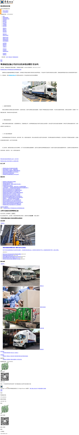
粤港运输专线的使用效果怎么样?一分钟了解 (9, 158)
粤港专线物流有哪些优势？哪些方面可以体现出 (14, 247)
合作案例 (4, 24)
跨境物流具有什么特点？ (8, 185)
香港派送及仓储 (6, 18)
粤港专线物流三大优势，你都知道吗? (10, 169)
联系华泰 (4, 26)
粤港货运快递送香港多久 (8, 182)
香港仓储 (4, 34)
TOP (1, 389)
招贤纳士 (4, 54)
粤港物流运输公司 (4, 69)
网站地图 (40, 388)
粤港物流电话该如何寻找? (8, 255)
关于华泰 (4, 22)
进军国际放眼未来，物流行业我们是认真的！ (12, 184)
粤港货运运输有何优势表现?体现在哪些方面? (12, 203)
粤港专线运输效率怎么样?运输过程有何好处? (12, 201)
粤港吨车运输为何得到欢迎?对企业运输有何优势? (13, 202)
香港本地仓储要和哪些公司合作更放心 (11, 171)
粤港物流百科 (5, 51)
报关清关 (4, 30)
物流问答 (4, 21)
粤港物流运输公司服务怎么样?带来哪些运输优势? (13, 192)
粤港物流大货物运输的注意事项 (9, 181)
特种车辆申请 (5, 41)
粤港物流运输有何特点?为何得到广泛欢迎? (11, 193)
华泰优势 (4, 20)
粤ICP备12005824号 (34, 388)
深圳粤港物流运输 (17, 69)
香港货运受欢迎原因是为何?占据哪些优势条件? (12, 190)
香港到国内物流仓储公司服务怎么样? (10, 257)
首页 (4, 16)
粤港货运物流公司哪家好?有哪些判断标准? (11, 170)
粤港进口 (4, 28)
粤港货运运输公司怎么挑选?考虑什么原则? (11, 195)
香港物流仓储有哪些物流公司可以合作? (11, 174)
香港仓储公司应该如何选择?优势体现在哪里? (12, 254)
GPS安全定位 (5, 12)
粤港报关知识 (5, 39)
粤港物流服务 (5, 17)
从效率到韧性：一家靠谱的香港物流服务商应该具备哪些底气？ (16, 187)
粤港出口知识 (5, 38)
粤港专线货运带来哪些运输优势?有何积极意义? (12, 196)
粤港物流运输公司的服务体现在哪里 (10, 168)
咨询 (1, 390)
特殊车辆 (4, 31)
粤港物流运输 (11, 69)
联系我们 (4, 53)
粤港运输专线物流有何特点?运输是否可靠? (11, 191)
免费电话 (6, 206)
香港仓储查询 (5, 10)
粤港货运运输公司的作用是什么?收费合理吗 (9, 161)
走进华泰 (4, 43)
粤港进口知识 (5, 37)
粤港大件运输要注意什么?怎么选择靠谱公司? (12, 199)
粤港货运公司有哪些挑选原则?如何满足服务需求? (13, 197)
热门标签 (44, 388)
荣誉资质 (4, 44)
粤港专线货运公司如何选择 (8, 173)
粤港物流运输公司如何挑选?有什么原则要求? (12, 204)
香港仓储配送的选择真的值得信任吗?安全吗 (12, 256)
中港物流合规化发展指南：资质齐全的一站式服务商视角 (14, 186)
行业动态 (4, 50)
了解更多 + (2, 223)
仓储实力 (4, 46)
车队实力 (4, 45)
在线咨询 (2, 206)
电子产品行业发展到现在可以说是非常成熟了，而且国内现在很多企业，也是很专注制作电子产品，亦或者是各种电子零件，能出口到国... (31, 249)
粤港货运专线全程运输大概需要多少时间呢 (12, 258)
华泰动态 (4, 23)
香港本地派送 (5, 35)
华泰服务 (2, 354)
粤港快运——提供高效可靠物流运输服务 (11, 198)
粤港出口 (4, 29)
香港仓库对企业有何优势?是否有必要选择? (11, 188)
